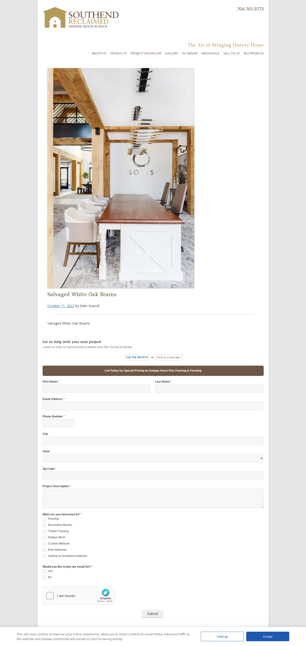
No (49, 577)
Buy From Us (254, 53)
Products (118, 53)
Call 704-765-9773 (137, 357)
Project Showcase (146, 53)
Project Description (57, 486)
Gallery (171, 53)
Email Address (54, 399)
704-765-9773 (250, 9)
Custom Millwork (58, 543)
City (45, 434)
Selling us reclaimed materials (67, 556)
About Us (99, 53)
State (46, 451)
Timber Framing (58, 531)
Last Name (163, 381)
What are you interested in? (62, 514)
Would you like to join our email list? (68, 566)
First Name (51, 381)
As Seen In (189, 53)
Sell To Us (231, 53)
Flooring (53, 518)
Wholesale (210, 53)
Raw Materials (57, 549)
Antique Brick (56, 537)
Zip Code (49, 468)
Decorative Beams (59, 525)
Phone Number (54, 416)
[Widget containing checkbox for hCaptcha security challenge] (79, 596)
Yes (50, 571)
